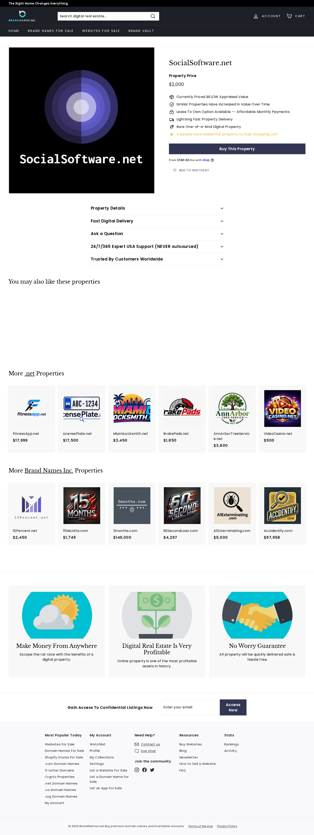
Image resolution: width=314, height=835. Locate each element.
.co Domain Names (60, 790)
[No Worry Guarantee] (257, 615)
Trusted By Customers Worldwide (127, 259)
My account (54, 803)
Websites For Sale (101, 31)
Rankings (231, 744)
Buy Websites (190, 744)
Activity (230, 750)
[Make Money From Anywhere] (56, 615)
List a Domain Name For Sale (109, 779)
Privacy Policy (227, 826)
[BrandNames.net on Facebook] (144, 769)
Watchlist (98, 744)
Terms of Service (200, 826)
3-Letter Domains (59, 770)
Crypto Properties (60, 776)
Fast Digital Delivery (112, 221)
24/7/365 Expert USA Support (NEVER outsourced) (145, 246)
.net (30, 373)
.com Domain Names (62, 763)
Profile (95, 750)
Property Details (108, 208)
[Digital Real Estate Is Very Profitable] (157, 615)
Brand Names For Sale (51, 31)
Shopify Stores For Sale (64, 757)
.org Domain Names (61, 796)
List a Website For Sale (108, 770)
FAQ (182, 770)
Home (14, 31)
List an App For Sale (106, 788)
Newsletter (188, 757)
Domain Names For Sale (64, 750)
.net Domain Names (61, 783)
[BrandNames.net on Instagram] (137, 769)
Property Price (183, 75)
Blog (183, 750)
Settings (97, 763)
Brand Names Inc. (49, 470)
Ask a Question (107, 234)
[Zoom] (81, 120)
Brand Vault (141, 31)
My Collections (102, 757)
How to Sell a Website (197, 763)
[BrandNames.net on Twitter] (152, 769)
